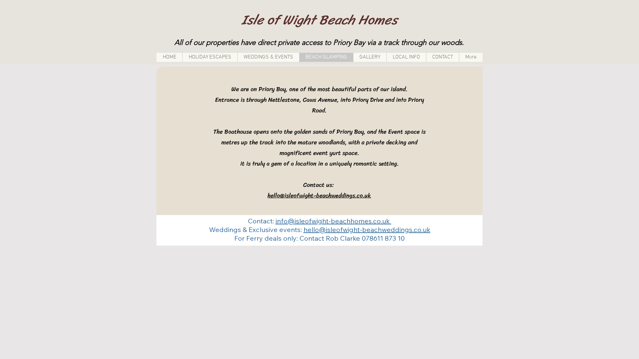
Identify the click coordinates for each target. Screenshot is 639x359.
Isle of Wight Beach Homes (319, 20)
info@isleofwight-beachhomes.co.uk (333, 221)
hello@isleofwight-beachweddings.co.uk (319, 195)
